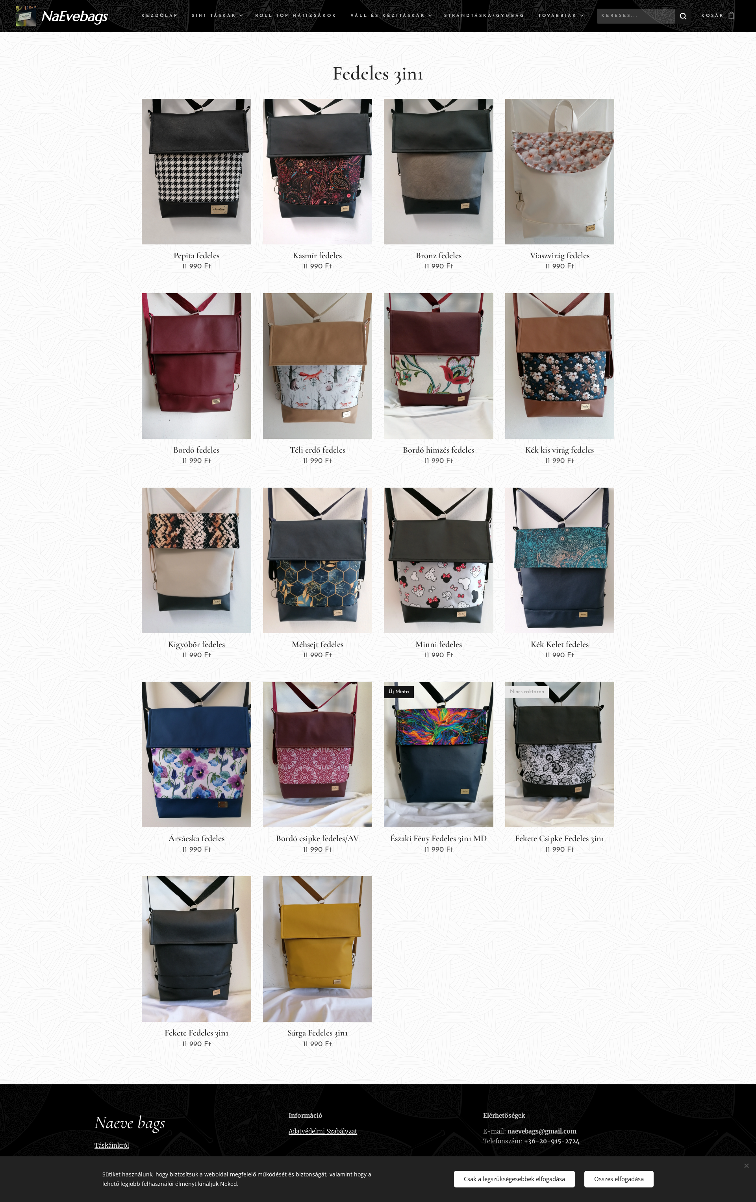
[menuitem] (160, 16)
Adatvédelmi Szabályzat (323, 1131)
